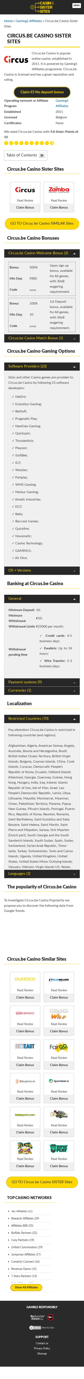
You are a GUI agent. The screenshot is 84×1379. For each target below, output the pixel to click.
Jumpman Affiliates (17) (26, 1254)
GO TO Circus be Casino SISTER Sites (42, 1182)
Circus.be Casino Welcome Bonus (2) (38, 253)
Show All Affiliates (26, 1287)
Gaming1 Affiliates (29, 21)
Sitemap (42, 1353)
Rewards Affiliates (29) (25, 1218)
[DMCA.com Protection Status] (42, 1329)
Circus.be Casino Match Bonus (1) (35, 338)
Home (8, 21)
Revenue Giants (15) (23, 1269)
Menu (77, 6)
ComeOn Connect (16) (25, 1261)
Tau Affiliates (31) (22, 1211)
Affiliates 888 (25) (22, 1225)
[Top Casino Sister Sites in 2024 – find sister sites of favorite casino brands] (42, 7)
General (14, 599)
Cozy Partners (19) (22, 1240)
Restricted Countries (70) (28, 719)
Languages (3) (19, 874)
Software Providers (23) (27, 366)
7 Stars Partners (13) (24, 1276)
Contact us (42, 1343)
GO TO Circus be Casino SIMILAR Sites (42, 223)
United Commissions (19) (27, 1247)
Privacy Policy (42, 1348)
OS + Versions (19, 570)
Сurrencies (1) (19, 690)
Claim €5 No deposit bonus (42, 92)
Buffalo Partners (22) (24, 1233)
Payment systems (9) (25, 682)
